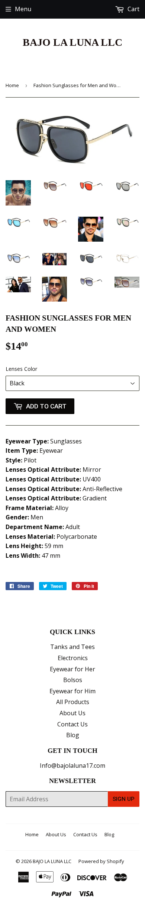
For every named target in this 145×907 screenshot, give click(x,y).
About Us (72, 713)
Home (12, 85)
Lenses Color (21, 368)
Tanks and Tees (72, 647)
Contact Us (72, 724)
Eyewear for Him (72, 691)
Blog (72, 735)
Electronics (73, 658)
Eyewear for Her (72, 669)
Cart (132, 9)
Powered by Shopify (101, 861)
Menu (23, 9)
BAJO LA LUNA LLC (72, 42)
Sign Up (124, 799)
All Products (72, 702)
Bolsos (72, 680)
